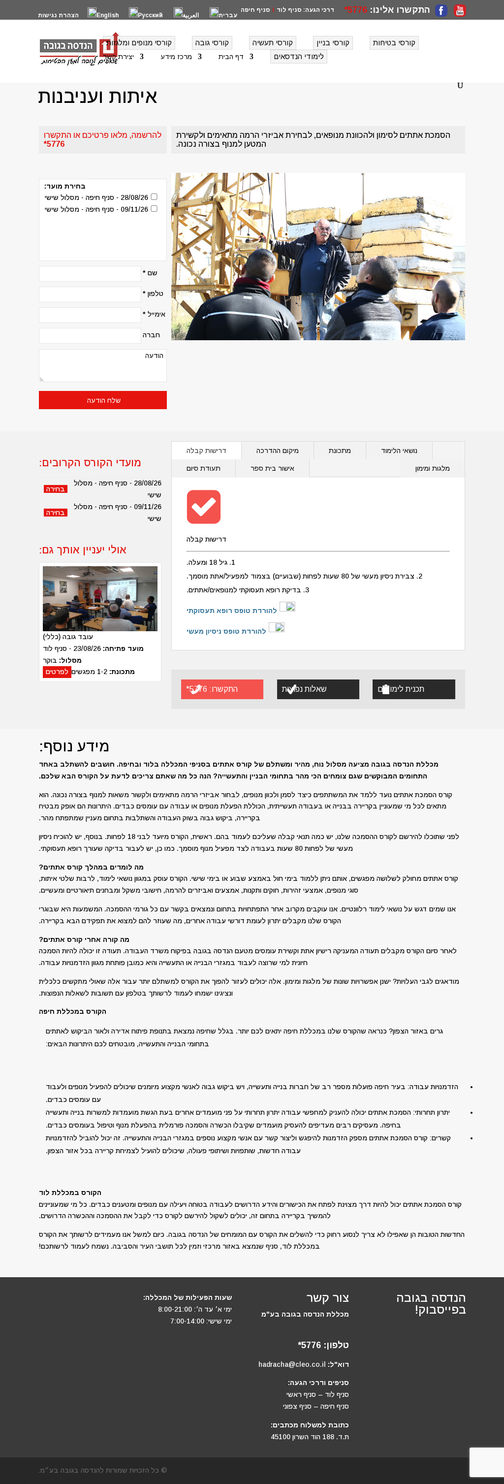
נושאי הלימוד (399, 450)
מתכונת (340, 450)
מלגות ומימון (432, 468)
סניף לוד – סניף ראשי (317, 1394)
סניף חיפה (255, 9)
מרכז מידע (176, 57)
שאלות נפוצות (304, 689)
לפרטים (57, 672)
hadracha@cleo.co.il (292, 1364)
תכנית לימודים (401, 689)
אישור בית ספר (272, 468)
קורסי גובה (212, 42)
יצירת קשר (118, 57)
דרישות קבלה (206, 450)
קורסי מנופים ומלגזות (139, 42)
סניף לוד (289, 9)
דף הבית (231, 57)
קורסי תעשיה (272, 42)
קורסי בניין (332, 42)
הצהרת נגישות (58, 15)
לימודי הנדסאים (299, 56)
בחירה (55, 489)
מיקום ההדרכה (277, 450)
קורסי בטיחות (394, 42)
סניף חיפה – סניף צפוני (316, 1406)
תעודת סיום (203, 468)
